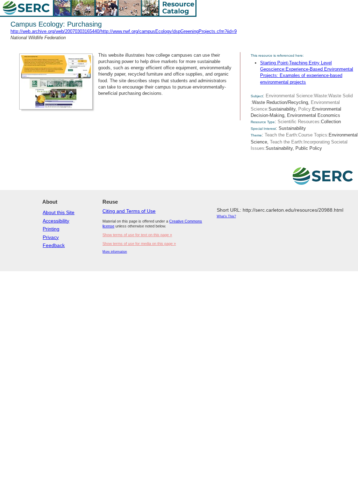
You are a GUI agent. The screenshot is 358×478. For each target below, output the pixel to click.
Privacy (51, 237)
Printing (51, 229)
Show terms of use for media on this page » (139, 243)
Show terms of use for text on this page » (137, 235)
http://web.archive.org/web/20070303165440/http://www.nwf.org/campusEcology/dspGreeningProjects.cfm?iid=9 (123, 31)
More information (114, 251)
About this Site (58, 212)
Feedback (54, 245)
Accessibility (56, 221)
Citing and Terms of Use (129, 211)
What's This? (226, 216)
